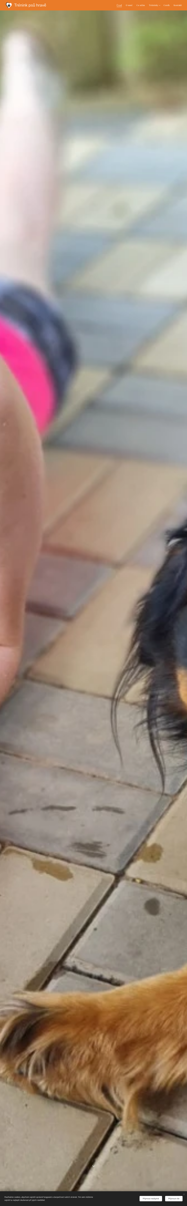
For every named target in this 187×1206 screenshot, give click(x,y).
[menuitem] (120, 5)
